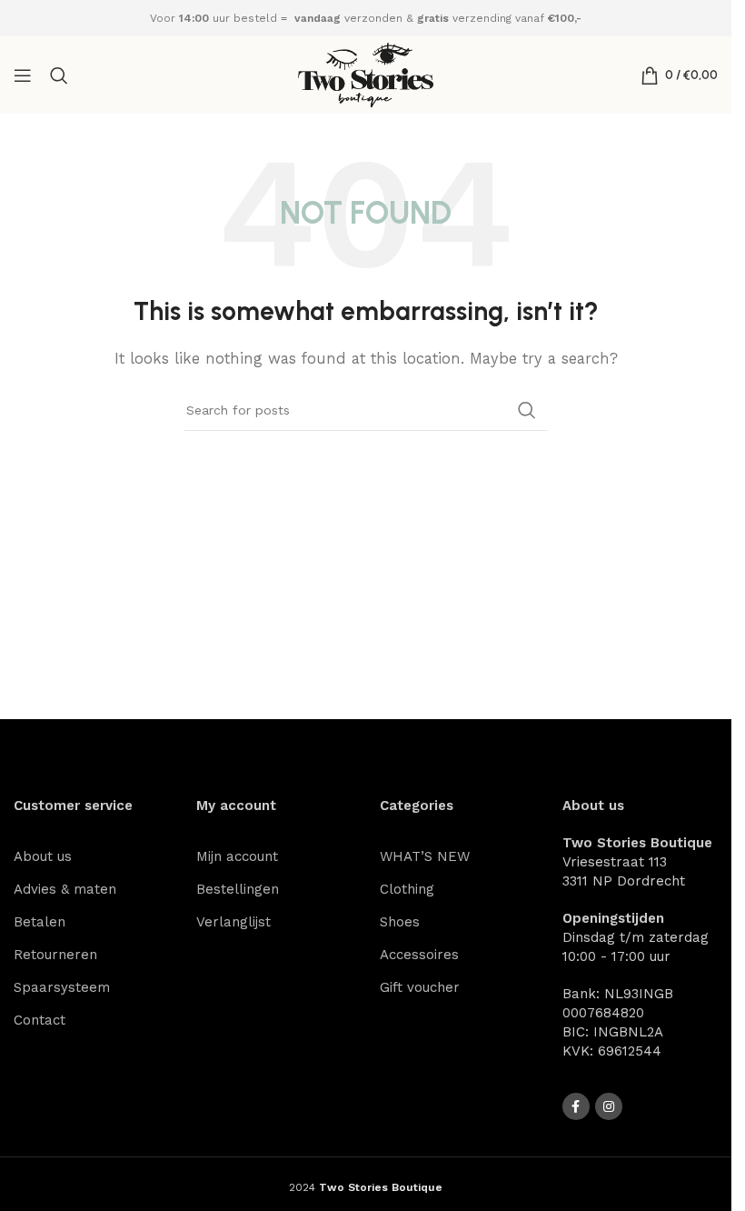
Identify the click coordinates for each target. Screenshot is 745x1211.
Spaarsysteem (62, 987)
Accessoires (419, 954)
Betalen (39, 922)
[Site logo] (366, 73)
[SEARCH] (527, 410)
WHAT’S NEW (425, 856)
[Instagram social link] (608, 1106)
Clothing (407, 889)
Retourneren (55, 954)
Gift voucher (420, 987)
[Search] (59, 75)
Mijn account (237, 856)
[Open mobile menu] (23, 75)
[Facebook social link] (576, 1106)
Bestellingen (237, 889)
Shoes (400, 922)
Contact (39, 1020)
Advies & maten (65, 889)
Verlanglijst (233, 922)
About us (43, 856)
